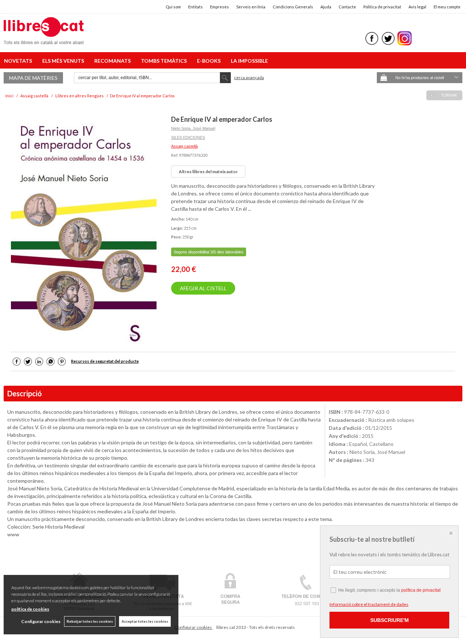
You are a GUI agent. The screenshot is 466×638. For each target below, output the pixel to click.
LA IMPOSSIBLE (249, 61)
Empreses (219, 6)
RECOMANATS (113, 61)
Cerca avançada (249, 77)
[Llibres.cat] (44, 39)
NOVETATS (19, 61)
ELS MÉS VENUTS (64, 61)
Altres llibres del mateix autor (208, 171)
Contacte (347, 6)
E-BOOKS (210, 61)
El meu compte (447, 6)
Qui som (173, 6)
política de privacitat (421, 590)
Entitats (195, 6)
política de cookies (30, 609)
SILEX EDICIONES (188, 137)
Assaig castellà (184, 146)
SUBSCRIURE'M (389, 620)
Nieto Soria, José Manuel (193, 128)
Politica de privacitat (382, 6)
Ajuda (325, 6)
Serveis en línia (250, 6)
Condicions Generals (293, 6)
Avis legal (417, 6)
